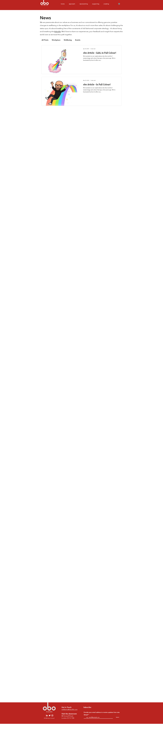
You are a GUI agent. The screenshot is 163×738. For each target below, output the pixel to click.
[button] (119, 4)
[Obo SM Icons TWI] (50, 715)
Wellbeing (68, 40)
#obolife (57, 31)
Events (77, 40)
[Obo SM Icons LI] (47, 715)
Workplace (56, 40)
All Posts (45, 40)
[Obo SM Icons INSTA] (52, 715)
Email (86, 715)
